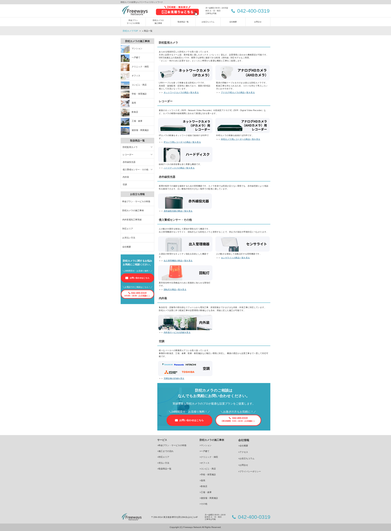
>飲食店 (203, 486)
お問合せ (257, 22)
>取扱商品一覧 (164, 468)
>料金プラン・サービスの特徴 (171, 445)
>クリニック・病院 (209, 457)
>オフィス (204, 463)
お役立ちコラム (208, 22)
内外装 (126, 177)
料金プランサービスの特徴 (133, 21)
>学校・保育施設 (208, 474)
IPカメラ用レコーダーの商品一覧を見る (182, 142)
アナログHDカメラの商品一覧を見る (238, 92)
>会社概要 (243, 445)
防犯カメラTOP (130, 31)
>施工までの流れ (165, 451)
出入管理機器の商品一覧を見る (178, 260)
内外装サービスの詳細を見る (177, 332)
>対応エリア (163, 457)
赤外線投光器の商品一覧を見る (178, 211)
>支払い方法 (163, 463)
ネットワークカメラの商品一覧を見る (181, 92)
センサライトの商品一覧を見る (235, 258)
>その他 (203, 504)
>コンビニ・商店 (208, 468)
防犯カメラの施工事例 (158, 21)
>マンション (206, 445)
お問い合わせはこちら (191, 420)
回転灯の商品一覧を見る (175, 289)
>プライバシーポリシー (249, 471)
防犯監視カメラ (130, 147)
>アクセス (243, 452)
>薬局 (202, 480)
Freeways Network (192, 527)
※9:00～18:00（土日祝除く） (137, 294)
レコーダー (128, 154)
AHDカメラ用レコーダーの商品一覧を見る (240, 139)
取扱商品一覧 (183, 22)
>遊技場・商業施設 (209, 498)
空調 (125, 184)
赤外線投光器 (129, 162)
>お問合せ (243, 465)
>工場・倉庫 (206, 492)
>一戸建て (204, 451)
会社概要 (233, 22)
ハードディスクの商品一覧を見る (179, 168)
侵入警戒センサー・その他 (135, 169)
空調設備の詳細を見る (174, 378)
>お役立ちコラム (246, 458)
